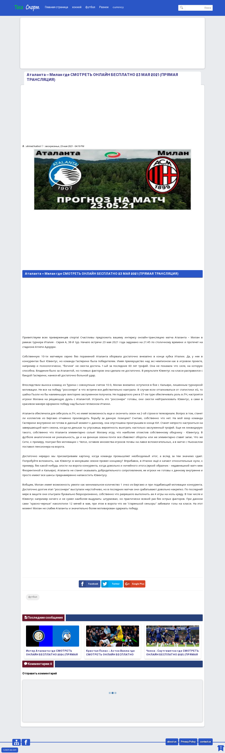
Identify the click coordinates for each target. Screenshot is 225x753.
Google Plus (138, 583)
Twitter (116, 583)
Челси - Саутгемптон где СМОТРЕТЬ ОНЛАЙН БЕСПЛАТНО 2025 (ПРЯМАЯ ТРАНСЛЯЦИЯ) (172, 655)
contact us (205, 742)
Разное (104, 7)
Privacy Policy (188, 742)
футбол (90, 7)
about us (171, 742)
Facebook (93, 583)
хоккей (76, 7)
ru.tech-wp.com (9, 750)
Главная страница (56, 7)
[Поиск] (181, 8)
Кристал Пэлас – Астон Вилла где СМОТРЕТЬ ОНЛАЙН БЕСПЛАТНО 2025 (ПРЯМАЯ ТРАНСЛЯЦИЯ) (110, 655)
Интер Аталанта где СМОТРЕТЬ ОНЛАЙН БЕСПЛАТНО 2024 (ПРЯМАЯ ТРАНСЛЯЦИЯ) (52, 655)
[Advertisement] (112, 43)
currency (118, 7)
